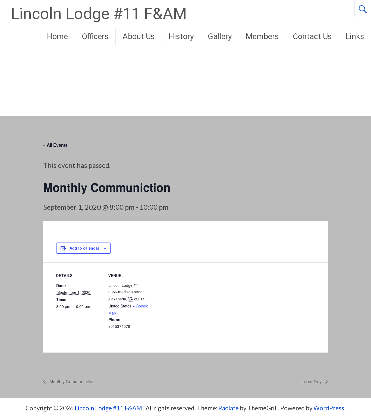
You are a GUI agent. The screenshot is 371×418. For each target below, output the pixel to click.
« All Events (55, 145)
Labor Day (312, 381)
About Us (138, 36)
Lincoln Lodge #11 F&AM (99, 14)
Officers (95, 36)
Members (262, 36)
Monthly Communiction (71, 381)
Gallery (220, 36)
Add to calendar (84, 248)
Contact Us (312, 36)
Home (57, 36)
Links (355, 36)
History (181, 36)
